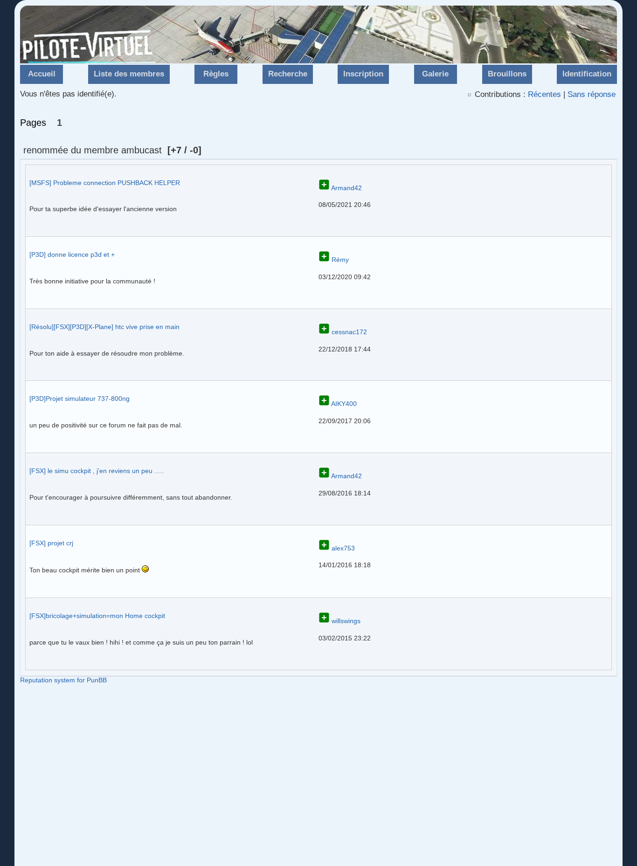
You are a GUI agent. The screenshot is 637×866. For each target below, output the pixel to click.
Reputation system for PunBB (63, 680)
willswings (346, 621)
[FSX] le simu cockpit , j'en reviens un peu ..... (96, 470)
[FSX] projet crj (51, 543)
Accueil (41, 73)
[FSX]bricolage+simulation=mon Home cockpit (97, 615)
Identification (586, 73)
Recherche (287, 73)
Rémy (340, 259)
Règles (215, 73)
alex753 (343, 548)
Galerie (435, 73)
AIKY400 (344, 403)
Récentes (544, 94)
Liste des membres (129, 73)
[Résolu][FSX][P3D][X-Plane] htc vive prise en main (104, 326)
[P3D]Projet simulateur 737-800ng (79, 398)
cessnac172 (349, 332)
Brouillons (507, 73)
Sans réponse (592, 94)
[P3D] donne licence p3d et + (72, 254)
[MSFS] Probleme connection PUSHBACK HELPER (104, 182)
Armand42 (346, 188)
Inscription (363, 73)
